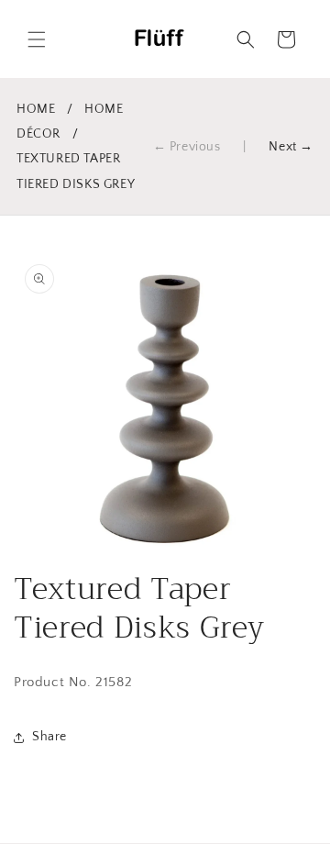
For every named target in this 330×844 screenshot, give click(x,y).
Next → (291, 146)
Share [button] (49, 736)
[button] (36, 39)
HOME (35, 109)
